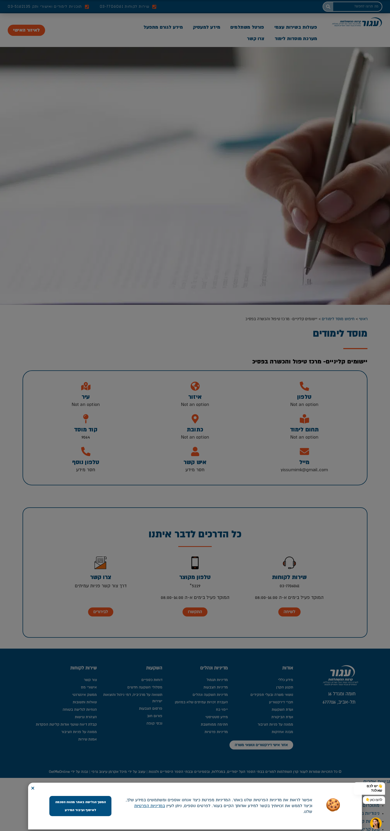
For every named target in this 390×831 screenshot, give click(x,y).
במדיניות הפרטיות (149, 806)
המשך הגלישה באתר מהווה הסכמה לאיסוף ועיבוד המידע (80, 806)
